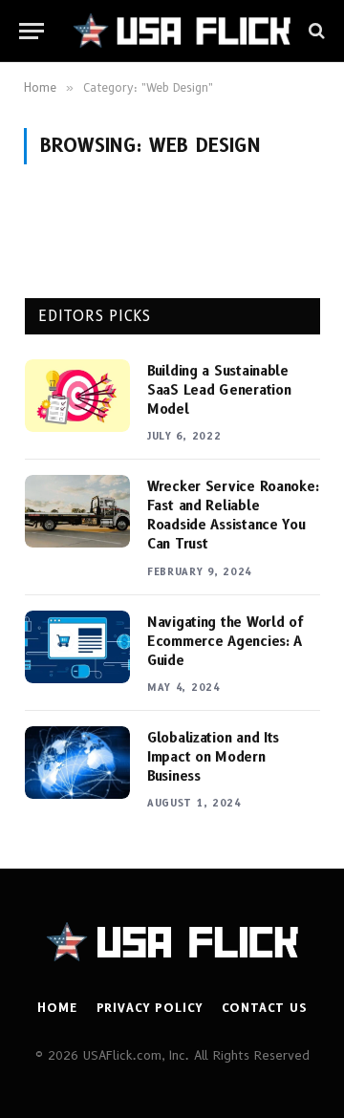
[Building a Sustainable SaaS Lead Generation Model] (77, 395)
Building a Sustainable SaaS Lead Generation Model (218, 390)
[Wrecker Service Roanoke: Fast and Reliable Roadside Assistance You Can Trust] (77, 511)
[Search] (315, 31)
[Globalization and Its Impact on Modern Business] (77, 762)
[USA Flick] (181, 31)
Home (56, 1007)
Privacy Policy (150, 1007)
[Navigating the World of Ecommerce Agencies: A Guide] (77, 647)
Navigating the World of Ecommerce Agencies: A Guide (225, 641)
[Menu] (31, 31)
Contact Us (264, 1007)
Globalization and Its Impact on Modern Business (213, 757)
